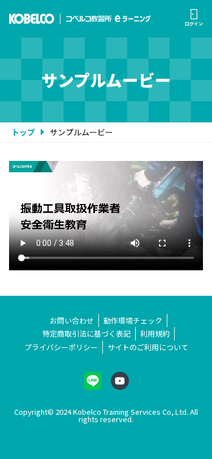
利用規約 (155, 333)
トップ (23, 132)
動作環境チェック (132, 320)
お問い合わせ (72, 320)
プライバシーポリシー (61, 347)
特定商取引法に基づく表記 (86, 333)
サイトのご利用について (147, 347)
